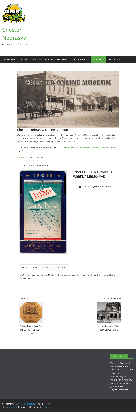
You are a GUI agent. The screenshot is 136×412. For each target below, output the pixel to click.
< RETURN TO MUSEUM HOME (30, 157)
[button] (87, 59)
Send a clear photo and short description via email (85, 147)
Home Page (9, 59)
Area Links (62, 59)
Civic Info (24, 59)
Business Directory (43, 59)
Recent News (114, 59)
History (97, 59)
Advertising (42, 165)
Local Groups (79, 59)
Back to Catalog (27, 165)
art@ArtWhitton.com (119, 389)
